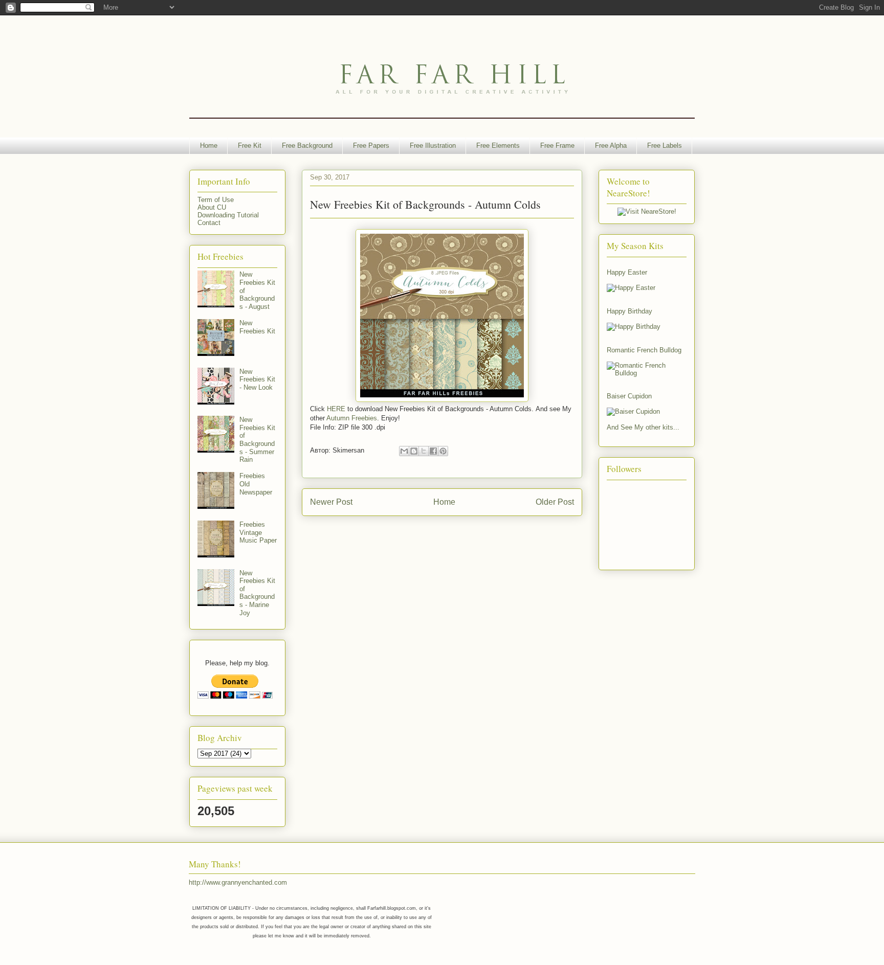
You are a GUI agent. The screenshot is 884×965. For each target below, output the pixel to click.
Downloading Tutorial (228, 215)
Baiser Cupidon (629, 396)
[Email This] (404, 451)
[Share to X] (423, 451)
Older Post (555, 502)
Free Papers (371, 145)
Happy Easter (627, 272)
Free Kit (249, 145)
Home (208, 145)
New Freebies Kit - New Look (257, 379)
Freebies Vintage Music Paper (258, 532)
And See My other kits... (643, 427)
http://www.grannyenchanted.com (238, 882)
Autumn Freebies (351, 418)
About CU (211, 207)
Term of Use (215, 200)
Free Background (307, 145)
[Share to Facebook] (433, 451)
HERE (336, 409)
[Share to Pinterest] (443, 451)
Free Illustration (433, 145)
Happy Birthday (629, 311)
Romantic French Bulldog (644, 350)
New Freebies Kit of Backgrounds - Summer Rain (257, 439)
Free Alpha (611, 145)
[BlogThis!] (414, 451)
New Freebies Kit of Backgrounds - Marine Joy (257, 593)
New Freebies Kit (257, 327)
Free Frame (557, 145)
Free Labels (664, 145)
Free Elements (498, 145)
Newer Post (331, 502)
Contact (208, 223)
